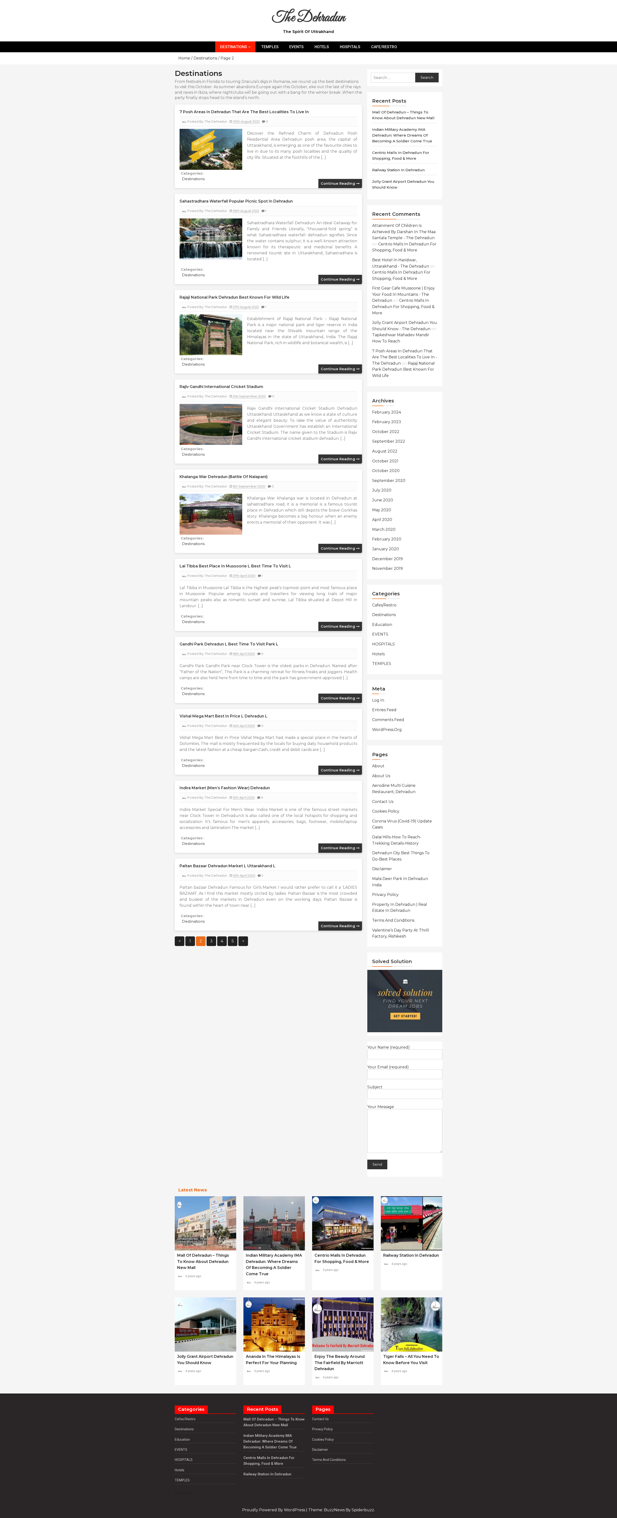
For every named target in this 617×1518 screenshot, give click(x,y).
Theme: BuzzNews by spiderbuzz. (341, 1510)
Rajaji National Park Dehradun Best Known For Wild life (234, 297)
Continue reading (338, 183)
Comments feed (388, 719)
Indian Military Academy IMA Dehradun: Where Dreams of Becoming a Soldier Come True (402, 135)
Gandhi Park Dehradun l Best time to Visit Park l (229, 644)
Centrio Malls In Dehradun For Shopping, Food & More (403, 306)
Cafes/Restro (384, 605)
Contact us (382, 801)
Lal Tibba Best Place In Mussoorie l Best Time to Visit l (235, 566)
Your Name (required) (388, 1047)
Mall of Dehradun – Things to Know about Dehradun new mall (203, 1261)
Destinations (193, 179)
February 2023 (386, 422)
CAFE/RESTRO (384, 47)
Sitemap (183, 1493)
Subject (374, 1087)
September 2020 (388, 480)
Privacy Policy (385, 894)
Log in (378, 700)
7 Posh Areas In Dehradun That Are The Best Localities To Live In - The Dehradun (404, 357)
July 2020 (381, 490)
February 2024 (386, 412)
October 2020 (386, 470)
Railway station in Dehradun (398, 170)
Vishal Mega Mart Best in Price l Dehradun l (224, 716)
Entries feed (384, 710)
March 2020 (384, 529)
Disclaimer (382, 869)
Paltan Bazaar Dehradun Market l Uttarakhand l (227, 866)
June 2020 (382, 500)
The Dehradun (308, 18)
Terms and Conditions (393, 920)
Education (382, 624)
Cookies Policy (385, 811)
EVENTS (296, 47)
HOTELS (322, 47)
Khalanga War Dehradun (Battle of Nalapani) (224, 476)
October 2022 (385, 431)
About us (381, 776)
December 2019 (387, 559)
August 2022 (384, 451)
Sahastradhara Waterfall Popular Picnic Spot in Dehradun (236, 201)
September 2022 (388, 441)
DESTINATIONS (233, 47)
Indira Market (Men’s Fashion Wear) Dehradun (225, 788)
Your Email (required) (388, 1067)
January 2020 (385, 549)
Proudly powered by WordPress (274, 1510)
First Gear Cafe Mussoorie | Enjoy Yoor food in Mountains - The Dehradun (403, 294)
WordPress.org (387, 729)
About (378, 766)
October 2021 (385, 461)
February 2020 (386, 539)
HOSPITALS (350, 47)
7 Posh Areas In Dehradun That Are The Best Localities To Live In (244, 112)
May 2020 (381, 510)
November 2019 (387, 568)
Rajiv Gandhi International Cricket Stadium (221, 386)
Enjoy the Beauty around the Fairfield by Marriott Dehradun (340, 1362)
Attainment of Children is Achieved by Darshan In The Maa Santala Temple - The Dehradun (404, 231)
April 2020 (382, 519)
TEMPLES (270, 47)
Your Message (380, 1107)
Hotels (378, 654)
